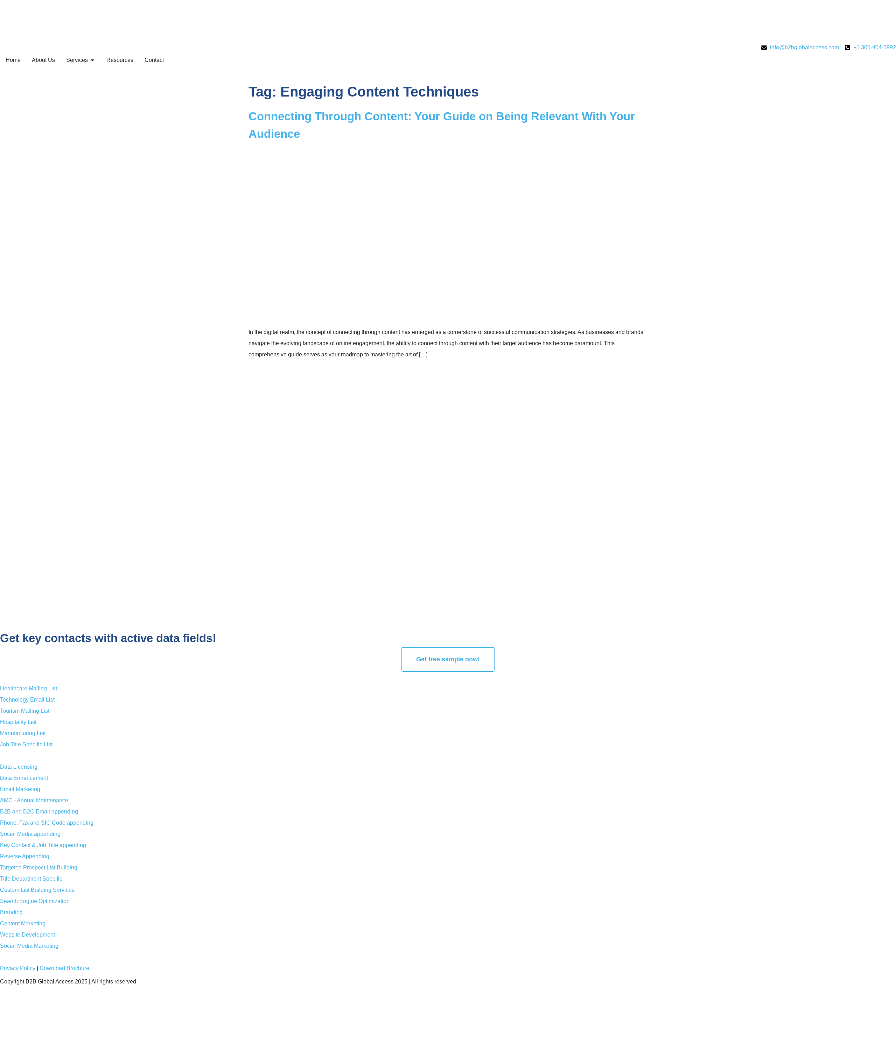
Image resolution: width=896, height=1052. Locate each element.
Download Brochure (64, 968)
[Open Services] (92, 60)
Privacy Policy (17, 968)
